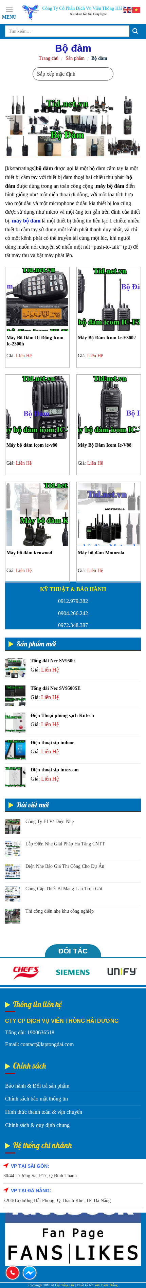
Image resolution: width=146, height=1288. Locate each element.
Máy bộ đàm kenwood (29, 552)
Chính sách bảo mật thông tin (36, 1099)
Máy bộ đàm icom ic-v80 (31, 445)
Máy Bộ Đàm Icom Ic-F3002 (107, 337)
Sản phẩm (75, 58)
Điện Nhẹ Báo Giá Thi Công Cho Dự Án (64, 866)
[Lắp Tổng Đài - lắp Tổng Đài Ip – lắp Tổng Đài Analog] (78, 12)
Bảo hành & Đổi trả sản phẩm (37, 1086)
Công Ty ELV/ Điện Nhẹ (49, 821)
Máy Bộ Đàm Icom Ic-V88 (104, 445)
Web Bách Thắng (105, 1285)
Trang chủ (48, 58)
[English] (127, 9)
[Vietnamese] (136, 9)
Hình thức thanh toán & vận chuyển (43, 1112)
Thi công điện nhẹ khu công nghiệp (59, 911)
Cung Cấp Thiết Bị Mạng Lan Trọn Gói (63, 888)
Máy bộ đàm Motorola (101, 552)
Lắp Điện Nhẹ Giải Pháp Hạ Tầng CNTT (65, 843)
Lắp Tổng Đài (64, 1285)
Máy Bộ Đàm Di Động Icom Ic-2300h (34, 340)
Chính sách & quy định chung (37, 1125)
